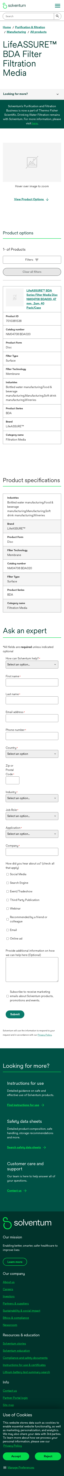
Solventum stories (14, 1343)
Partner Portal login (15, 1398)
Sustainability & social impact (21, 1310)
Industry (12, 792)
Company (13, 845)
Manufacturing (16, 32)
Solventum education (16, 1350)
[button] (19, 1467)
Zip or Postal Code (10, 770)
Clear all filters (32, 272)
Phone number (16, 730)
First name (13, 676)
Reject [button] (48, 1456)
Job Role (12, 810)
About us (9, 1282)
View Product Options (29, 199)
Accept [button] (16, 1456)
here (35, 123)
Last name (13, 694)
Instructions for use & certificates (24, 1365)
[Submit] (57, 16)
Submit (15, 1014)
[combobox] (32, 16)
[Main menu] (57, 5)
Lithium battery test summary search (26, 1372)
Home (7, 27)
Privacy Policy (12, 1445)
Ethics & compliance (16, 1318)
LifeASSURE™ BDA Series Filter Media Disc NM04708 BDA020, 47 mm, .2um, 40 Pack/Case (42, 299)
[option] (32, 166)
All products (38, 32)
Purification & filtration (30, 27)
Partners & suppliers (16, 1303)
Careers (8, 1289)
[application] (32, 162)
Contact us (10, 1390)
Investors (9, 1296)
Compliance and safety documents (25, 1358)
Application (14, 827)
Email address (15, 712)
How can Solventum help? (23, 658)
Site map (8, 1405)
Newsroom (10, 1325)
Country (12, 747)
